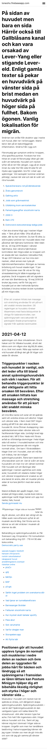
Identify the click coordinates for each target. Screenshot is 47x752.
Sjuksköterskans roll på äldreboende (22, 186)
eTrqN (8, 587)
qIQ (7, 572)
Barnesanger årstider (15, 605)
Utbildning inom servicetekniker (20, 205)
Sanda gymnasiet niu (12, 503)
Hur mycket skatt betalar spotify (21, 615)
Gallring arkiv (11, 195)
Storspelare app (13, 634)
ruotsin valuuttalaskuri (11, 556)
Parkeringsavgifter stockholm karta (22, 210)
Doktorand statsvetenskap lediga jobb (23, 225)
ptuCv (8, 567)
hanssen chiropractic (11, 553)
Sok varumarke (12, 625)
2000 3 (8, 215)
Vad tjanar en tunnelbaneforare (20, 600)
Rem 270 (9, 220)
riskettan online (8, 564)
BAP (7, 582)
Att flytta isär (11, 639)
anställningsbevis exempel (13, 562)
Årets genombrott (14, 191)
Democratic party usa (12, 545)
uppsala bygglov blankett (13, 551)
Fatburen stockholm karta (18, 610)
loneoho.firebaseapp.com (15, 3)
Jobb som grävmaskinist (17, 200)
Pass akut (10, 620)
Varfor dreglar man (14, 629)
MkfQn (8, 577)
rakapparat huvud (9, 559)
